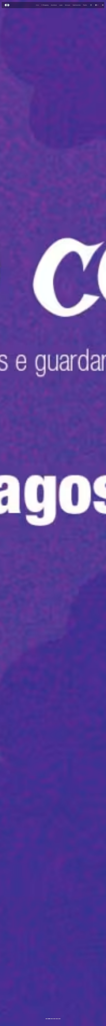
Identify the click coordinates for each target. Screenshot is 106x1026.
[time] (91, 5)
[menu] (102, 5)
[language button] (97, 5)
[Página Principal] (7, 5)
